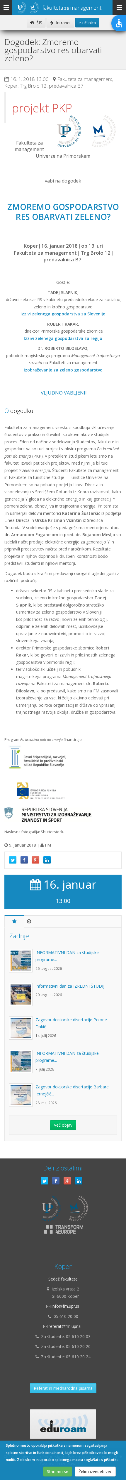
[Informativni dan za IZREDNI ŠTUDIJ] (22, 997)
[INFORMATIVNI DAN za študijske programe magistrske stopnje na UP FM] (22, 963)
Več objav (63, 1125)
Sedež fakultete (63, 1279)
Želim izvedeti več (95, 1471)
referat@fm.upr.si (65, 1326)
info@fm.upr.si (65, 1306)
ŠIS (38, 22)
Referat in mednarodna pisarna (63, 1388)
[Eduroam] (63, 1424)
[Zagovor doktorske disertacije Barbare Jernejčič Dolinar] (22, 1098)
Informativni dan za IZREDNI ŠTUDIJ (69, 986)
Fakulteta (71, 7)
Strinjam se (57, 1471)
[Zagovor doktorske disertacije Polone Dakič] (22, 1030)
